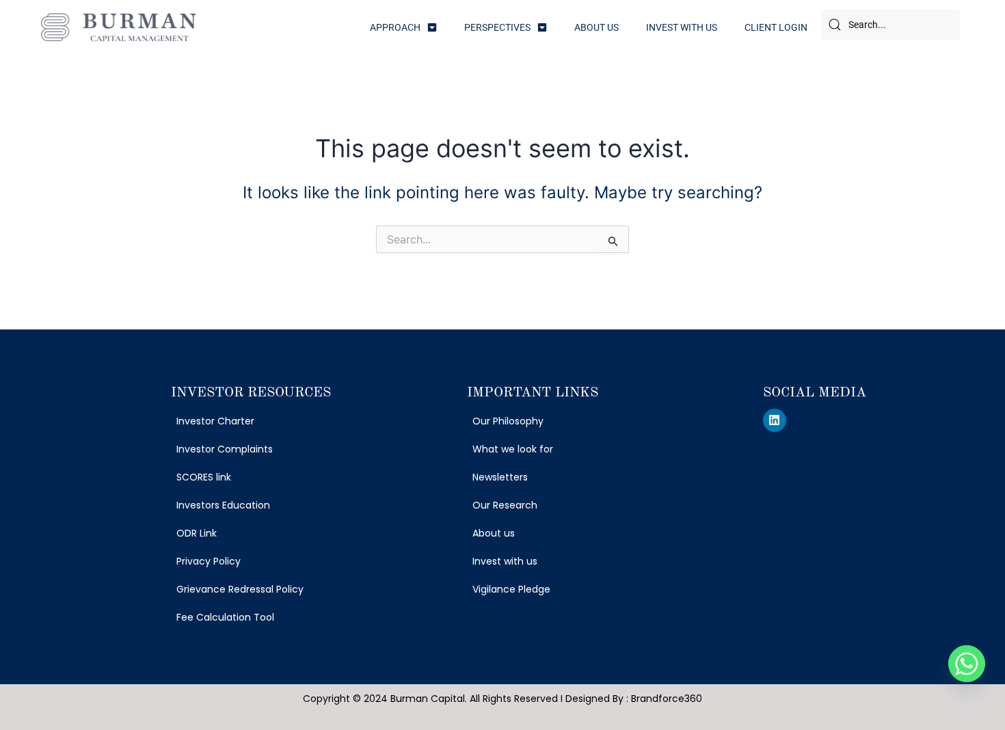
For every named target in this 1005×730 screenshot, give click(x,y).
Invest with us (681, 27)
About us (596, 27)
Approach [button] (395, 27)
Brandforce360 (666, 698)
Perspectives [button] (497, 27)
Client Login (776, 27)
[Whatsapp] (966, 663)
